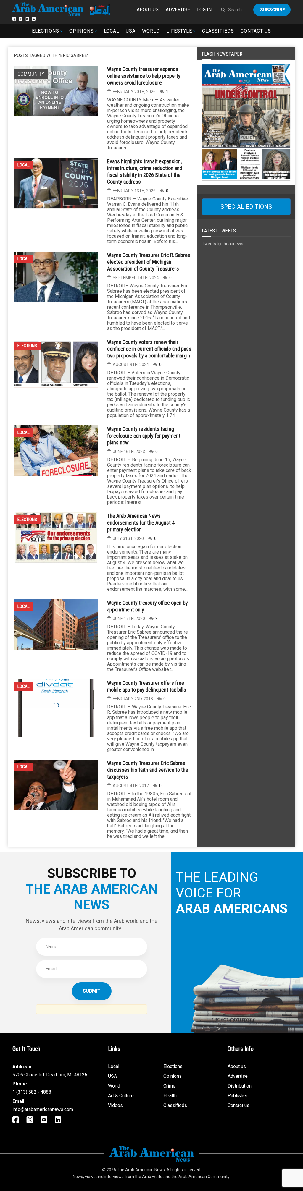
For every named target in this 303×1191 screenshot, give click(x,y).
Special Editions (246, 206)
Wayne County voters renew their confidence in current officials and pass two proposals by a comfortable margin (149, 349)
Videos (115, 1105)
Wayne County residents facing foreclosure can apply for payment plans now (143, 436)
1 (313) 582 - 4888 (31, 1092)
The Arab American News (141, 1169)
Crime (169, 1086)
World (151, 31)
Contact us (256, 31)
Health (170, 1095)
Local (112, 31)
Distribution (240, 1086)
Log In (204, 9)
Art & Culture (121, 1095)
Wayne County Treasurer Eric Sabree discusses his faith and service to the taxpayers (147, 770)
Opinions (81, 31)
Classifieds (218, 31)
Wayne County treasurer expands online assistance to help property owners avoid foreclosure (143, 76)
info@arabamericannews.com (42, 1109)
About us (148, 9)
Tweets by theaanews (222, 243)
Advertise (178, 9)
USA (131, 31)
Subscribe (272, 9)
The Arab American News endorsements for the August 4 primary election (141, 523)
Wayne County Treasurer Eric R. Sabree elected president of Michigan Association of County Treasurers (148, 262)
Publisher (237, 1095)
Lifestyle (179, 31)
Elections (45, 31)
